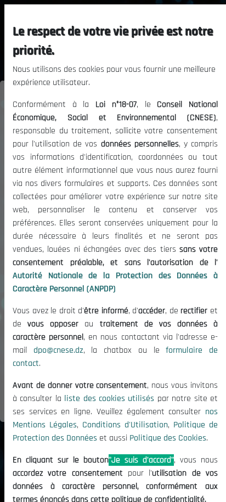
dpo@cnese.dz (58, 350)
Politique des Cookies (167, 438)
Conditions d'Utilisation (125, 425)
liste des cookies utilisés (109, 398)
